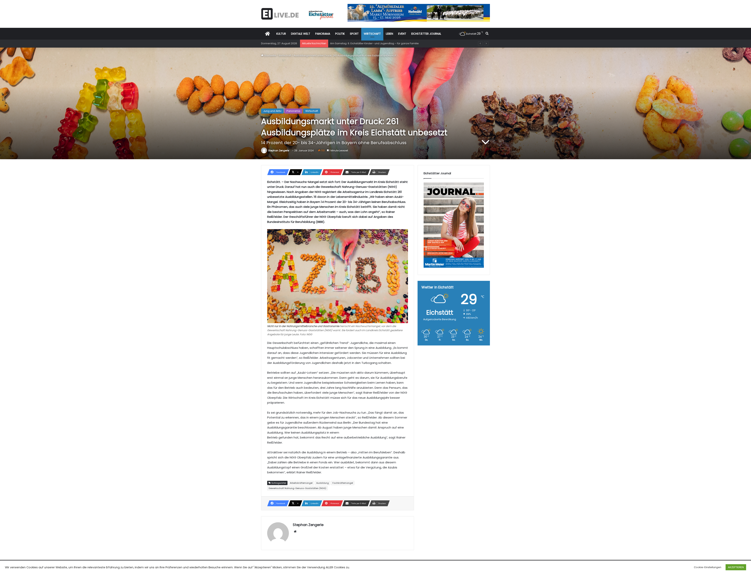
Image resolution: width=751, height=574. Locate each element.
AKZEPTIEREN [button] (736, 567)
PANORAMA (322, 34)
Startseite (269, 55)
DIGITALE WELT (300, 34)
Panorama (293, 111)
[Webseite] (295, 531)
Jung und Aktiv (272, 111)
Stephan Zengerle (278, 150)
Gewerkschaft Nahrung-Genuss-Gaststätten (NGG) (297, 488)
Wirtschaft (284, 55)
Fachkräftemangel (342, 483)
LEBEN (389, 34)
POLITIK (340, 34)
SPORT (354, 34)
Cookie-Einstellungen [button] (707, 567)
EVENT (402, 34)
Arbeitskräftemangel (301, 483)
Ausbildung (322, 483)
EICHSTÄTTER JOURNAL (426, 34)
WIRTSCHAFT (372, 34)
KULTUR (281, 34)
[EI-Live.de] (297, 14)
